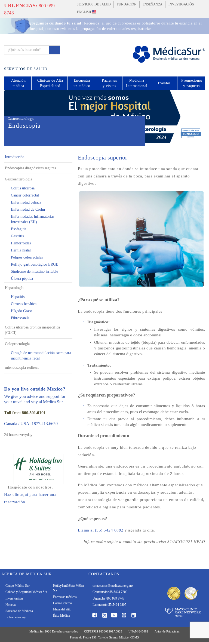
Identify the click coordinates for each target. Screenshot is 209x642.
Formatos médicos (65, 597)
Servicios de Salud (94, 4)
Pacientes (109, 83)
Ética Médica (61, 616)
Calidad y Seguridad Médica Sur (26, 592)
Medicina (136, 83)
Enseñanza (152, 4)
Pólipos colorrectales (27, 257)
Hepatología (14, 288)
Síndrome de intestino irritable (34, 271)
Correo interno (62, 603)
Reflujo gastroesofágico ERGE (34, 264)
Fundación (127, 4)
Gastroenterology (20, 118)
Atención (18, 83)
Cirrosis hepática (23, 304)
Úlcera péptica (22, 279)
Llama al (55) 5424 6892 (101, 530)
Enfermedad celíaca (26, 202)
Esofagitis (18, 229)
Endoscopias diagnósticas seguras (30, 168)
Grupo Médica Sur (17, 586)
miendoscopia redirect (22, 367)
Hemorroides (21, 243)
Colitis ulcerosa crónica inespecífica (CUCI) (32, 330)
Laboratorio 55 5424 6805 (109, 605)
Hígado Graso (21, 311)
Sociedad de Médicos (19, 611)
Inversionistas (14, 598)
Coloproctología (17, 344)
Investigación (181, 4)
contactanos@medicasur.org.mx (113, 586)
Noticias (10, 605)
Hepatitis (17, 297)
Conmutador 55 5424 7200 (110, 592)
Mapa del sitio (62, 609)
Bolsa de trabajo (15, 617)
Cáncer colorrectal (25, 195)
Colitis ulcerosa (23, 188)
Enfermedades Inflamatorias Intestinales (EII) (32, 219)
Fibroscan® (20, 318)
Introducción (14, 157)
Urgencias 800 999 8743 (108, 598)
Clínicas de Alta (50, 84)
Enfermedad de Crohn (28, 209)
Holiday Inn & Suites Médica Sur (68, 588)
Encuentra (81, 83)
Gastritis (17, 236)
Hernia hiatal (21, 250)
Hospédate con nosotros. (30, 494)
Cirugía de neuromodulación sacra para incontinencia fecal (41, 355)
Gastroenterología (18, 179)
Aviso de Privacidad (167, 631)
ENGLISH (84, 12)
